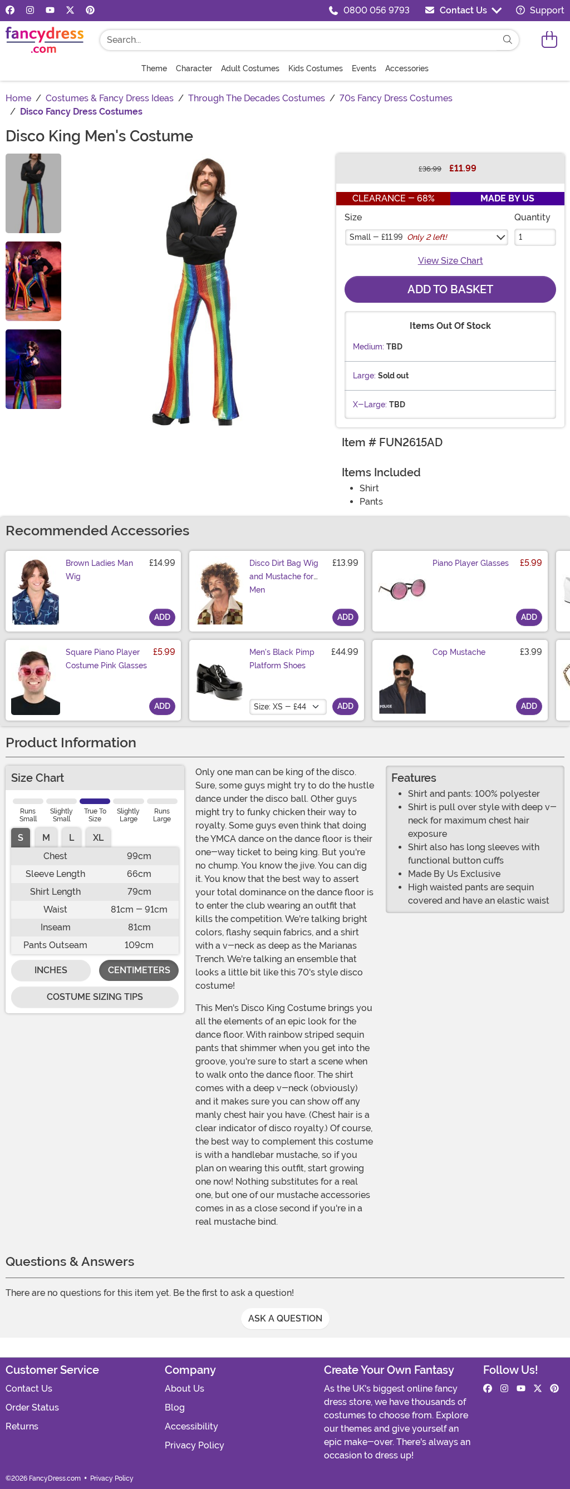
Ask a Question (285, 1318)
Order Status (32, 1407)
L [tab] (71, 837)
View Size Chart (450, 260)
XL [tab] (98, 837)
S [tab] (20, 837)
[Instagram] (30, 10)
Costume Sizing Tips (95, 997)
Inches (51, 970)
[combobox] (298, 40)
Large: (364, 375)
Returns (22, 1426)
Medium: (368, 346)
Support (546, 10)
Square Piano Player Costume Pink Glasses (106, 659)
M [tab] (46, 837)
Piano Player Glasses (471, 563)
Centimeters (139, 970)
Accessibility (191, 1426)
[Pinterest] (90, 10)
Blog (175, 1407)
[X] (70, 10)
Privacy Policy (194, 1445)
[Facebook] (10, 10)
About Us (184, 1388)
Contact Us (463, 10)
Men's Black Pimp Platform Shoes (282, 659)
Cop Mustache (459, 652)
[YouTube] (50, 10)
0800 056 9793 (376, 10)
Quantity (532, 217)
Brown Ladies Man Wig (99, 570)
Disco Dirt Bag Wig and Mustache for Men (283, 576)
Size (353, 217)
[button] (549, 40)
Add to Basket (450, 289)
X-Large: (370, 404)
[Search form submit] (508, 40)
